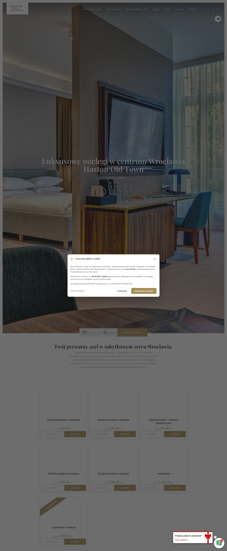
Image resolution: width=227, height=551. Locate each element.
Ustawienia (122, 291)
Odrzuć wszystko (77, 291)
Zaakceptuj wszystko (143, 291)
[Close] (155, 259)
